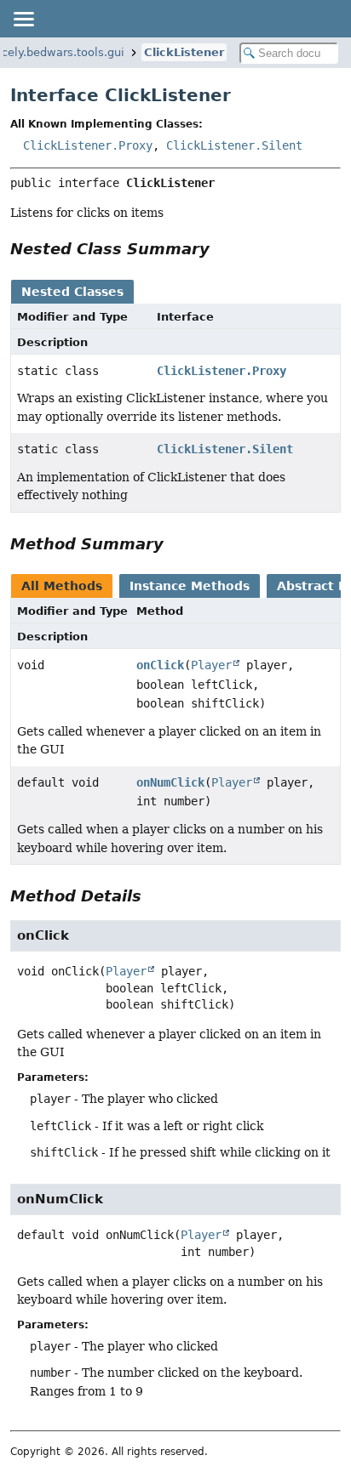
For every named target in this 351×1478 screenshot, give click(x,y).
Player (211, 665)
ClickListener (184, 52)
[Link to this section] (221, 249)
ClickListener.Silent (234, 145)
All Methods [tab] (61, 586)
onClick (160, 665)
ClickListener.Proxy (87, 145)
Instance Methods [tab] (189, 586)
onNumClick (170, 782)
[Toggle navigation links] (23, 19)
